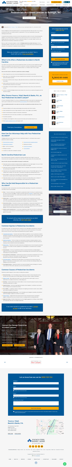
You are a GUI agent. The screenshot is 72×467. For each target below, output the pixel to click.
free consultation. (28, 54)
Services (23, 459)
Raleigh (18, 449)
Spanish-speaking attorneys (11, 120)
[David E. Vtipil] (53, 99)
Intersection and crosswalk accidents (31, 142)
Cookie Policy (46, 459)
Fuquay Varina (48, 449)
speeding (30, 193)
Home (10, 459)
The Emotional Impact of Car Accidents (58, 183)
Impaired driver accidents (7, 144)
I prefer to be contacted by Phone (21, 397)
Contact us (4, 339)
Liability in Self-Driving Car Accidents (57, 173)
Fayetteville (58, 449)
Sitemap (29, 459)
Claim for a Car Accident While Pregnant (58, 176)
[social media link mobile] (30, 446)
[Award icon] (36, 362)
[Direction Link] (48, 427)
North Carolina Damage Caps (56, 152)
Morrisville (62, 449)
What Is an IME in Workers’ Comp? (57, 186)
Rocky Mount (28, 449)
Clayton (34, 449)
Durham (21, 449)
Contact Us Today (30, 127)
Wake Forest (53, 449)
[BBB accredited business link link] (66, 2)
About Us (16, 459)
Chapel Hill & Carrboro (36, 451)
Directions (10, 433)
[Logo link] (10, 3)
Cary (24, 449)
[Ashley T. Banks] (53, 110)
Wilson (41, 449)
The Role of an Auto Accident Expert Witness (59, 163)
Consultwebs (38, 455)
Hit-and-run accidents (28, 146)
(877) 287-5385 (26, 220)
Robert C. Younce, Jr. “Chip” (13, 27)
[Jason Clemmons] (53, 121)
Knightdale (38, 449)
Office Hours (18, 433)
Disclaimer (54, 459)
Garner (44, 449)
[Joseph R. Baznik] (53, 105)
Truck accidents (27, 148)
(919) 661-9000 (13, 430)
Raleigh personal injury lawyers (15, 334)
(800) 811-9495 (13, 428)
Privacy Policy (37, 459)
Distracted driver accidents (8, 142)
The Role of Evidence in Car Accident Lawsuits (59, 137)
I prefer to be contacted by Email (58, 42)
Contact (61, 459)
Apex (31, 449)
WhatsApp (64, 464)
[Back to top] (36, 462)
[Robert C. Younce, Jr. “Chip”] (53, 94)
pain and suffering (23, 101)
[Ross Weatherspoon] (53, 116)
